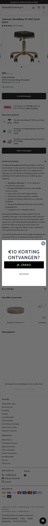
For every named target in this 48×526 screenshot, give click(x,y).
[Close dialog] (43, 243)
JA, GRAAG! (24, 264)
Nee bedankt (24, 274)
